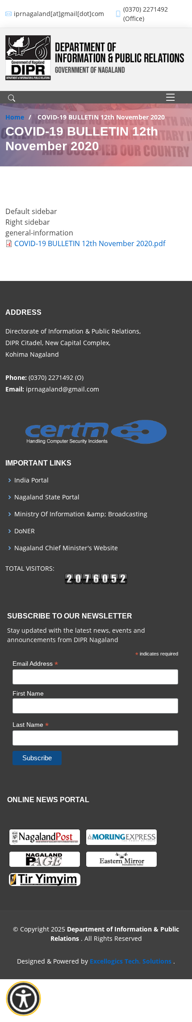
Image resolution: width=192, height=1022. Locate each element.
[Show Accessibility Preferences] (24, 999)
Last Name (31, 725)
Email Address (35, 663)
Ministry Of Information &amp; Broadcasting (80, 514)
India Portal (31, 480)
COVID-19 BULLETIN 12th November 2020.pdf (89, 243)
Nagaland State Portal (46, 497)
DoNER (24, 531)
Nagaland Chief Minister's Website (66, 548)
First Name (28, 693)
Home (14, 117)
